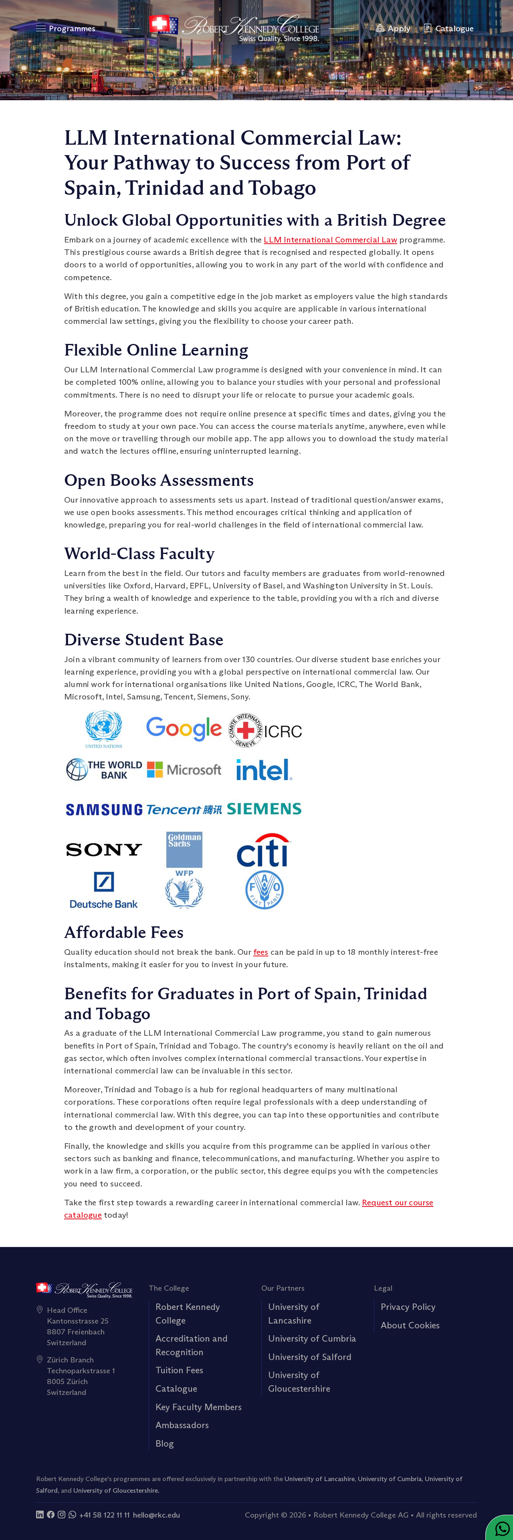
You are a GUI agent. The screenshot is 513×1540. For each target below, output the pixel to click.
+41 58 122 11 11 (104, 1515)
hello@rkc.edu (156, 1515)
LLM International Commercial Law (330, 239)
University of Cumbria (312, 1338)
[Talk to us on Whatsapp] (72, 1515)
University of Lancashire (320, 1479)
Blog (165, 1443)
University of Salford (309, 1356)
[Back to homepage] (234, 28)
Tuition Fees (179, 1370)
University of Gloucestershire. (116, 1490)
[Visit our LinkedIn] (40, 1515)
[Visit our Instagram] (61, 1515)
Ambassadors (182, 1425)
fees (261, 952)
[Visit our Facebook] (51, 1515)
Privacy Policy (408, 1306)
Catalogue (176, 1388)
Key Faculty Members (199, 1407)
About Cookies (410, 1325)
